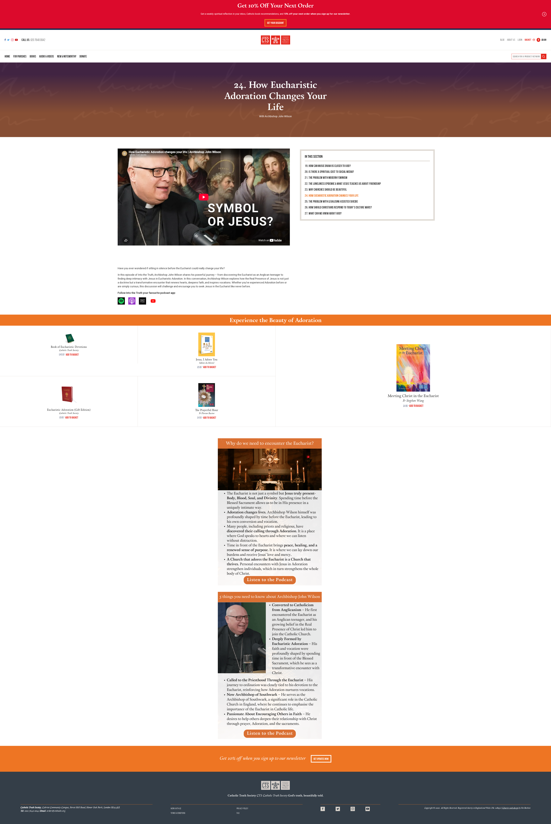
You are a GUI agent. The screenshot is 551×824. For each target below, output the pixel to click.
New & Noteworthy (66, 56)
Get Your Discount (275, 22)
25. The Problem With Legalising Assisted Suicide (331, 201)
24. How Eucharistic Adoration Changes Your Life (332, 195)
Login (520, 40)
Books (33, 56)
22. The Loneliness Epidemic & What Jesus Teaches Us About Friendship (343, 183)
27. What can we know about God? (323, 213)
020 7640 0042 (33, 40)
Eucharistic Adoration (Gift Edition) (69, 410)
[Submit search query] (543, 56)
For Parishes (19, 56)
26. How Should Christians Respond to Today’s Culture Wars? (338, 207)
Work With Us (176, 808)
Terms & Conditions (178, 813)
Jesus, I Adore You (206, 359)
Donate (83, 56)
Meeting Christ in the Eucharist (413, 395)
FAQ (238, 813)
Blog (502, 40)
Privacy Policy (242, 808)
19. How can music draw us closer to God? (328, 166)
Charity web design (510, 807)
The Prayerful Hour (206, 410)
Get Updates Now (321, 758)
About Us (511, 40)
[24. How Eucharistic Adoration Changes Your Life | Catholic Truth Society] (275, 39)
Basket (535, 39)
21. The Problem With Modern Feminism (326, 177)
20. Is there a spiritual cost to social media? (329, 171)
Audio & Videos (46, 56)
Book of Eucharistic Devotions (69, 347)
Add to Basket (72, 354)
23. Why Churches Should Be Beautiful (326, 189)
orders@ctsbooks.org (52, 810)
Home (7, 56)
